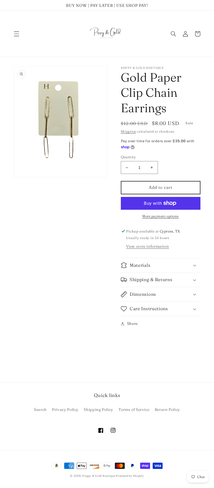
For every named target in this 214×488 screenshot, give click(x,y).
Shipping (128, 131)
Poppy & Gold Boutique (99, 476)
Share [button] (132, 323)
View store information (147, 246)
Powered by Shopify (130, 476)
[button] (16, 34)
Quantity (128, 157)
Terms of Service (133, 409)
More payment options (160, 216)
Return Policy (167, 409)
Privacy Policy (65, 409)
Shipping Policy (98, 409)
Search (40, 409)
